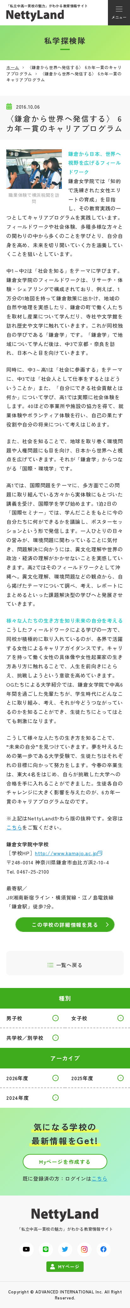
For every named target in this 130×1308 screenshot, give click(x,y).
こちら (14, 827)
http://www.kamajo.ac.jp (66, 853)
